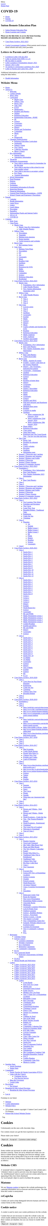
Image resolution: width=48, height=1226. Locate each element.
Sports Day (27, 1042)
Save (20, 1224)
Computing (18, 131)
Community (9, 1070)
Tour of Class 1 (28, 831)
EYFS (16, 107)
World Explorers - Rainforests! (34, 823)
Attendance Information (22, 157)
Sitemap (8, 1102)
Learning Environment (31, 927)
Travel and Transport (30, 843)
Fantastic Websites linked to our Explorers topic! (34, 924)
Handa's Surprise (29, 841)
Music (16, 133)
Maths (21, 269)
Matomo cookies (12, 1187)
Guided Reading (29, 624)
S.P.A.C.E (13, 215)
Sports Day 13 (28, 576)
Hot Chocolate (28, 1000)
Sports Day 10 (28, 570)
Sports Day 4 (27, 558)
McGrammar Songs (26, 245)
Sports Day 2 (27, 554)
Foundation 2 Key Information (34, 285)
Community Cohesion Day (32, 1026)
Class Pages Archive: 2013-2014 (25, 837)
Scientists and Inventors (31, 504)
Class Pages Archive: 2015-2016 (25, 781)
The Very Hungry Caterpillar (33, 849)
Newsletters (23, 233)
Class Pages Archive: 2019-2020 (25, 678)
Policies (12, 181)
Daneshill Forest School (31, 988)
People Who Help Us (30, 753)
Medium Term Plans (26, 249)
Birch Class (18, 103)
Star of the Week (29, 1018)
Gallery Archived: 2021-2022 (24, 967)
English (26, 317)
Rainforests (27, 514)
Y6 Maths (26, 660)
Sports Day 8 (27, 566)
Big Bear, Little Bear (30, 863)
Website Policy (10, 1106)
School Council (19, 939)
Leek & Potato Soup (30, 909)
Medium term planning (27, 237)
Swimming (14, 185)
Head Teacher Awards (31, 1020)
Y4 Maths (26, 658)
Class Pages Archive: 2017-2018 (25, 737)
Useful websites (28, 446)
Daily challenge (28, 337)
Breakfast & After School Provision (17, 1088)
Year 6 (25, 309)
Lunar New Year (29, 508)
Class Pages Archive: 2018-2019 (25, 699)
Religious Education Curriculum (25, 141)
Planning (26, 522)
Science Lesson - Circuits (32, 917)
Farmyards (27, 787)
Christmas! (27, 825)
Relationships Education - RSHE (26, 117)
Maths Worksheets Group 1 (33, 616)
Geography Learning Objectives (34, 907)
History (17, 127)
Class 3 (21, 484)
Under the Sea (28, 516)
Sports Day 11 (28, 572)
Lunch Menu (14, 207)
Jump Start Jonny (29, 432)
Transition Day (28, 1046)
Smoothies (27, 891)
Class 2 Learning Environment (34, 887)
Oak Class (18, 105)
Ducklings (26, 1034)
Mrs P (25, 1014)
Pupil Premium (15, 179)
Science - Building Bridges (32, 913)
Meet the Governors (17, 1080)
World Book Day (29, 608)
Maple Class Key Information (29, 227)
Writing (17, 113)
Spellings (22, 263)
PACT (25, 1056)
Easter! (25, 851)
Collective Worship (21, 149)
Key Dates (18, 173)
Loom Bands (27, 982)
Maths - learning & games (32, 361)
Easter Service (28, 990)
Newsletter (13, 209)
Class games (27, 430)
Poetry (25, 392)
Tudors (25, 775)
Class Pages (14, 223)
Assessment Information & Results (22, 187)
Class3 (21, 546)
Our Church (18, 147)
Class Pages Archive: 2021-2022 (25, 498)
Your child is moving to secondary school (28, 171)
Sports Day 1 (27, 552)
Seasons (26, 785)
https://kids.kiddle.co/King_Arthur (35, 727)
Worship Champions (26, 943)
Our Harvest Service (21, 1078)
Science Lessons (29, 877)
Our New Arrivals (29, 1040)
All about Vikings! (29, 885)
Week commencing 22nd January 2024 (36, 419)
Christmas (26, 518)
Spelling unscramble (30, 339)
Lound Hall (27, 1004)
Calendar (13, 199)
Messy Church (19, 151)
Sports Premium (15, 1066)
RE (29, 534)
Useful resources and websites (29, 241)
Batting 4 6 (27, 1022)
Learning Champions (26, 941)
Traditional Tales (29, 859)
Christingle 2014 (29, 1002)
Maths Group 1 (33, 528)
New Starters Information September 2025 (32, 290)
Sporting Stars (10, 1064)
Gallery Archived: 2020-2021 (24, 969)
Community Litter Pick (31, 1060)
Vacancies (13, 159)
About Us (8, 89)
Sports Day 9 (27, 568)
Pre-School (9, 1084)
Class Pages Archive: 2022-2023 (16, 42)
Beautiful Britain (29, 693)
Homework (18, 137)
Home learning (24, 239)
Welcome (13, 91)
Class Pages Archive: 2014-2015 (25, 805)
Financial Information (17, 191)
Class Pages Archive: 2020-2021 (25, 548)
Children (8, 219)
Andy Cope (27, 1024)
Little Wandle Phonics (26, 229)
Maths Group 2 (33, 530)
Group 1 (26, 596)
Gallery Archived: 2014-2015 (24, 978)
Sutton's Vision (19, 145)
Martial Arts (27, 986)
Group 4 (26, 602)
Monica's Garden (29, 1062)
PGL (25, 933)
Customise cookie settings (27, 1139)
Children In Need (29, 1016)
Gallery (12, 963)
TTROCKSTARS (29, 357)
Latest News (14, 203)
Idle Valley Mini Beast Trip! (33, 845)
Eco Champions (24, 945)
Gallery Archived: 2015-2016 (24, 976)
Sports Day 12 (28, 574)
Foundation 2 (23, 468)
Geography (18, 123)
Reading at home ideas (31, 380)
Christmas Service (20, 1076)
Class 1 (21, 478)
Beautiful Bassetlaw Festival (33, 1054)
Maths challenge (29, 335)
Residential (23, 279)
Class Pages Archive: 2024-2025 (25, 281)
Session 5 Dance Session (27, 462)
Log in (3, 4)
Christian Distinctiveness (18, 139)
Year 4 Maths (28, 668)
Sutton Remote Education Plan (16, 30)
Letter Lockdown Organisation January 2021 (21, 63)
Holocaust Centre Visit (31, 895)
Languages (18, 125)
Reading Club (24, 261)
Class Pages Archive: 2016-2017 (25, 745)
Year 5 (25, 311)
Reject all (5, 1139)
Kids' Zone (14, 221)
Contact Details (15, 93)
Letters (12, 205)
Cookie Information (12, 1104)
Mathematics (18, 109)
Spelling (26, 373)
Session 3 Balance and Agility (29, 458)
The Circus (27, 506)
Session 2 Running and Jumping (30, 456)
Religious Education (21, 115)
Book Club (27, 440)
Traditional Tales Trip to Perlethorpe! (31, 856)
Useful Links (14, 1082)
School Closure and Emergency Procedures (25, 195)
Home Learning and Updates (15, 32)
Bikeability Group (29, 998)
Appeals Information (21, 175)
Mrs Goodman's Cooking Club (34, 1052)
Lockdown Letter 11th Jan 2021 (16, 57)
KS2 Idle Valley (28, 1030)
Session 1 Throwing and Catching (31, 454)
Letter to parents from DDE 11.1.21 (17, 59)
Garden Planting (29, 1058)
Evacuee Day (28, 871)
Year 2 (25, 299)
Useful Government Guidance (16, 45)
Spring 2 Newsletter (30, 388)
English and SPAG (30, 626)
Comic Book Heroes (30, 751)
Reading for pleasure (30, 442)
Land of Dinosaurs (29, 759)
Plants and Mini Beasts (31, 847)
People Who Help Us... (31, 853)
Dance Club (27, 1010)
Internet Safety (19, 155)
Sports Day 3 (27, 556)
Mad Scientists (28, 749)
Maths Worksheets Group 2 (33, 618)
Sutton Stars (14, 1068)
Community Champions (27, 949)
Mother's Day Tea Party (31, 992)
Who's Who (14, 95)
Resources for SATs (26, 267)
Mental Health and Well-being (24, 961)
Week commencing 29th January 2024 (36, 423)
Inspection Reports (16, 189)
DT (20, 253)
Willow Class (19, 101)
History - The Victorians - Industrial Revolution (32, 368)
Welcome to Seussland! (31, 829)
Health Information (12, 78)
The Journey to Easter (31, 919)
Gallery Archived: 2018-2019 (24, 971)
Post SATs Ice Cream (30, 984)
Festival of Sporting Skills (32, 1028)
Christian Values (20, 937)
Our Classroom (28, 867)
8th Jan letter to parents (13, 61)
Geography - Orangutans (32, 371)
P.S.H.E (17, 959)
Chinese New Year (29, 691)
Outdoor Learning (29, 911)
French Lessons (28, 881)
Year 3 (25, 301)
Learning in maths (29, 410)
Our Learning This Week (32, 502)
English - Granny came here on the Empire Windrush (34, 364)
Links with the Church (18, 1074)
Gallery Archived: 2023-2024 (24, 965)
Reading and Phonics (21, 111)
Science (17, 121)
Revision (26, 448)
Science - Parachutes (30, 915)
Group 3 (26, 600)
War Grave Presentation (31, 899)
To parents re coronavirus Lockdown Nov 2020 (22, 67)
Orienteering (27, 1050)
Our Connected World (22, 953)
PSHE (30, 536)
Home (7, 17)
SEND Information (16, 177)
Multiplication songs (30, 406)
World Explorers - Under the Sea (34, 817)
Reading (26, 331)
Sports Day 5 (27, 560)
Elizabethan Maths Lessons (32, 901)
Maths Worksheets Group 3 (33, 620)
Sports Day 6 (27, 562)
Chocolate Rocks (29, 903)
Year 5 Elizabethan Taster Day (34, 921)
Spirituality (18, 143)
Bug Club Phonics (29, 347)
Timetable (22, 235)
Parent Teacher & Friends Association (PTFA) (26, 1072)
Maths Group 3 (33, 532)
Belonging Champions (27, 947)
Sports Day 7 (27, 564)
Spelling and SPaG (30, 400)
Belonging (13, 935)
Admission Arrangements (19, 161)
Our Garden (27, 1048)
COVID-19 (9, 21)
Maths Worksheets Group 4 (33, 622)
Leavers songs (28, 307)
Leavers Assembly (29, 1032)
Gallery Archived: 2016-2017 (24, 975)
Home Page (5, 6)
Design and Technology (22, 129)
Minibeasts (27, 905)
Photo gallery (28, 426)
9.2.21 (25, 676)
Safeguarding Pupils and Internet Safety (24, 213)
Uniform (13, 183)
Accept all (13, 1139)
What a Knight (28, 1038)
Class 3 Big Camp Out (31, 1036)
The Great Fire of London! (32, 827)
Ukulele (26, 879)
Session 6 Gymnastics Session (29, 464)
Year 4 (25, 303)
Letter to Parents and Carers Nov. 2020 (19, 69)
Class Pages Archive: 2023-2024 (25, 341)
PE (15, 119)
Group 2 (26, 598)
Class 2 (21, 482)
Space (25, 789)
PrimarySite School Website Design (17, 1113)
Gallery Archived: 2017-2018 (24, 973)
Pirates (25, 793)
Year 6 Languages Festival (32, 1044)
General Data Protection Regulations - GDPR (26, 193)
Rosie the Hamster (29, 897)
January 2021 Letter (12, 65)
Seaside (26, 795)
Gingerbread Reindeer (31, 1006)
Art (15, 135)
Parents (7, 19)
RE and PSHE (28, 614)
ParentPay (13, 211)
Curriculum (14, 97)
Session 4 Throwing (26, 460)
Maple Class (18, 99)
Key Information (16, 153)
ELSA (16, 951)
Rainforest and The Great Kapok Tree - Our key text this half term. (35, 435)
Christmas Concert (29, 1008)
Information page (29, 452)
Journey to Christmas (30, 1012)
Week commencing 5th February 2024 (36, 415)
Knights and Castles (30, 757)
